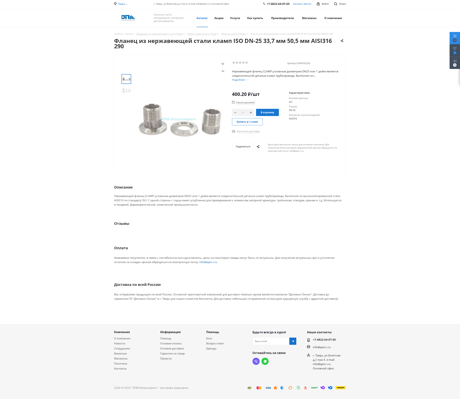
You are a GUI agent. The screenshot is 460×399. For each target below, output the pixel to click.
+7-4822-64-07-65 (324, 339)
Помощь (165, 338)
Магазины (121, 358)
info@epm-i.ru (208, 262)
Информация (170, 332)
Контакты (120, 368)
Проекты (166, 358)
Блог (209, 338)
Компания (122, 332)
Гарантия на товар (172, 353)
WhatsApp (265, 361)
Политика (120, 363)
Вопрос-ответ (215, 343)
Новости (119, 343)
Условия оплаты (171, 343)
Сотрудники (122, 348)
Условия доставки (172, 348)
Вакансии (120, 353)
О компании (122, 338)
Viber (256, 361)
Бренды (211, 348)
